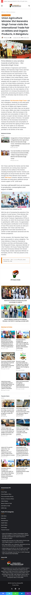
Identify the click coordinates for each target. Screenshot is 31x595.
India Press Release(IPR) (17, 583)
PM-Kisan (8, 177)
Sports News (4, 525)
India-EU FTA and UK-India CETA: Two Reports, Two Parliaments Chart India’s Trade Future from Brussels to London (8, 451)
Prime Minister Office (6, 494)
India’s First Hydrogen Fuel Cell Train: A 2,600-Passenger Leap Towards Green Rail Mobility (22, 431)
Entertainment (4, 520)
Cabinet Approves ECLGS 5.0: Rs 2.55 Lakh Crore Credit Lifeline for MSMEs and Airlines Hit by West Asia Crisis (7, 431)
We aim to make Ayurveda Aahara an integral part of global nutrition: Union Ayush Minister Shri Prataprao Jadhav (22, 365)
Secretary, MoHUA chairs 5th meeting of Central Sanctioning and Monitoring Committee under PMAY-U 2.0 (8, 364)
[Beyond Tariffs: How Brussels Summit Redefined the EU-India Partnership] (23, 463)
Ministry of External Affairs (7, 498)
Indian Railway (4, 501)
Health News (4, 522)
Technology (4, 527)
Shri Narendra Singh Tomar (18, 100)
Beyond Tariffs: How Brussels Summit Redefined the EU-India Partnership (22, 471)
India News (3, 516)
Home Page (4, 492)
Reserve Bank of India (6, 503)
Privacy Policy (15, 585)
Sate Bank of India (5, 505)
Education (3, 518)
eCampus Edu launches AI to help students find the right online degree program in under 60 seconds (7, 412)
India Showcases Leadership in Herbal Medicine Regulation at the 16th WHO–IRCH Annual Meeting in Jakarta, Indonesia (7, 385)
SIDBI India (3, 508)
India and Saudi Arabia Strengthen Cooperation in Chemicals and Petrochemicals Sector (22, 384)
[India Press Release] (15, 6)
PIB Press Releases (10, 12)
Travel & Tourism (5, 529)
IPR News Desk (7, 37)
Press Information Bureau (7, 496)
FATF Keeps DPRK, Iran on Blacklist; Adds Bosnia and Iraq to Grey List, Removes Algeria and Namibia (22, 412)
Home (4, 12)
